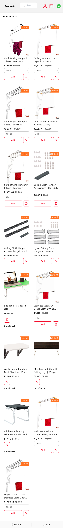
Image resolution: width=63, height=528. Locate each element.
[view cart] (51, 6)
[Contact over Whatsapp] (59, 6)
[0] (51, 6)
